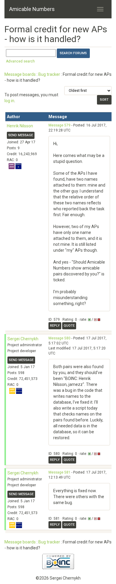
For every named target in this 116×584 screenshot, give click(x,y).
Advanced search (20, 61)
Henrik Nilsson (20, 125)
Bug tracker (49, 74)
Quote (69, 326)
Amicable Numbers (32, 9)
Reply (55, 326)
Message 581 (59, 472)
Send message (20, 135)
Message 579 (59, 125)
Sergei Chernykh (22, 338)
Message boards (20, 74)
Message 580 (59, 338)
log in (9, 100)
